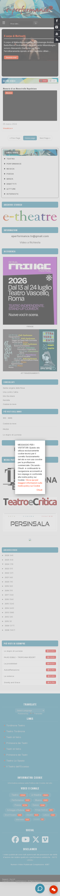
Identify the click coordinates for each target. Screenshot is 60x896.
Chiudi (39, 490)
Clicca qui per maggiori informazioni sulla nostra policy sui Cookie (30, 483)
